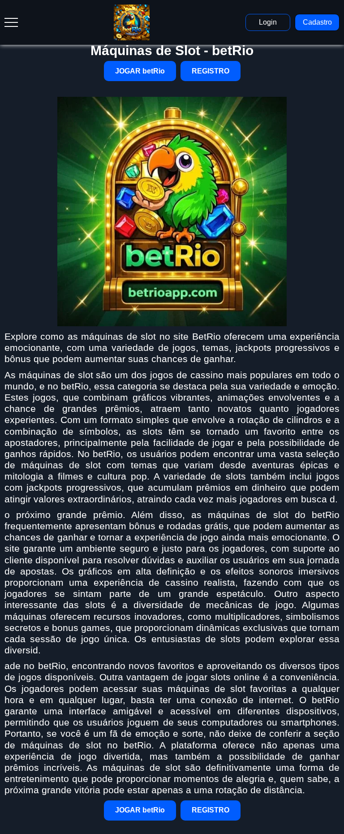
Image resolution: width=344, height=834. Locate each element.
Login (268, 22)
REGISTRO (210, 71)
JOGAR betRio (140, 71)
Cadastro (317, 22)
